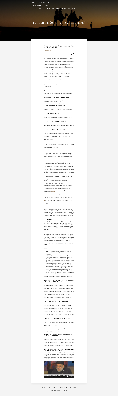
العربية (72, 54)
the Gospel (53, 191)
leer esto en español (47, 50)
